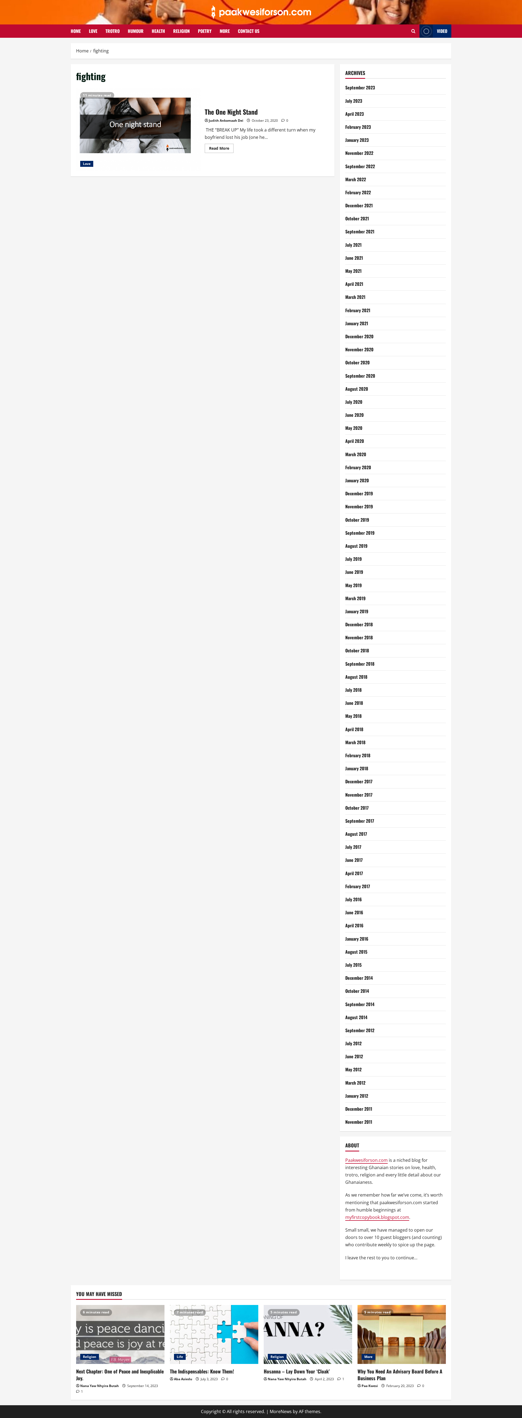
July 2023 (353, 101)
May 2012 (353, 1069)
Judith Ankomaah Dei (226, 120)
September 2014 (359, 1004)
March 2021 (355, 297)
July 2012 (353, 1043)
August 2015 (356, 952)
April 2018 (354, 729)
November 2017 (358, 794)
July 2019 (353, 559)
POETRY (205, 31)
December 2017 (358, 781)
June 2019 (354, 572)
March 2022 (355, 179)
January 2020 (357, 480)
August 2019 (356, 546)
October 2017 (357, 808)
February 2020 (358, 467)
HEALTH (158, 31)
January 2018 (356, 768)
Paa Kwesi (370, 1385)
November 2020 (359, 349)
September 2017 (359, 821)
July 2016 (353, 899)
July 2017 (353, 847)
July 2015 (353, 965)
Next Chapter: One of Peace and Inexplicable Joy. (120, 1375)
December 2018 (359, 624)
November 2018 (359, 637)
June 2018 (354, 703)
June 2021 (354, 258)
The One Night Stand (138, 129)
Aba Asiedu (183, 1379)
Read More (221, 149)
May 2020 (353, 428)
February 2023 (358, 127)
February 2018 (357, 755)
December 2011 (358, 1109)
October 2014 (357, 991)
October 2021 (357, 218)
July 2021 (353, 245)
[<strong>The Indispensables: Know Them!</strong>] (214, 1334)
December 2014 (359, 978)
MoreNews (281, 1411)
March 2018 (355, 742)
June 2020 (354, 415)
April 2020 (354, 441)
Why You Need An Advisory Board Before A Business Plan (400, 1375)
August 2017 (356, 834)
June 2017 (354, 860)
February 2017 (357, 886)
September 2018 (359, 664)
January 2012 (356, 1096)
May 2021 (353, 271)
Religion (89, 1356)
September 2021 (359, 231)
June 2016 (354, 912)
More (368, 1356)
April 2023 (354, 114)
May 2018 (353, 716)
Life (180, 1356)
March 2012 (355, 1082)
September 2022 (360, 166)
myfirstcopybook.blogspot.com (377, 1217)
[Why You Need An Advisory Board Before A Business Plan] (402, 1334)
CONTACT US (248, 31)
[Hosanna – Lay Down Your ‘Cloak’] (308, 1334)
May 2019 (353, 585)
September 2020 (360, 376)
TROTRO (112, 31)
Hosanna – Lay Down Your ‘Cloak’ (297, 1371)
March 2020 (355, 454)
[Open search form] (413, 31)
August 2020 (356, 389)
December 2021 (359, 205)
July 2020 (353, 402)
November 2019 (359, 506)
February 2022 (358, 192)
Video (442, 31)
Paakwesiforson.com (366, 1160)
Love (87, 163)
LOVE (93, 31)
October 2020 (357, 362)
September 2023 (360, 87)
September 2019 (360, 533)
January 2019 (356, 611)
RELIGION (181, 31)
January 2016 (356, 938)
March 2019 (355, 598)
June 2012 (354, 1056)
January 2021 (356, 323)
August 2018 (356, 677)
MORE (225, 31)
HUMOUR (136, 31)
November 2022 (359, 153)
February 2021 (357, 310)
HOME (76, 31)
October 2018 (357, 650)
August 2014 (356, 1017)
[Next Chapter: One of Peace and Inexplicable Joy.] (120, 1334)
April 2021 (354, 284)
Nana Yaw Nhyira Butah (99, 1385)
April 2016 (354, 925)
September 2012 (359, 1030)
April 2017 (354, 873)
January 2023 (357, 140)
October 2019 (357, 520)
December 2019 (359, 493)
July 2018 (353, 690)
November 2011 (358, 1122)
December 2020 (359, 336)
